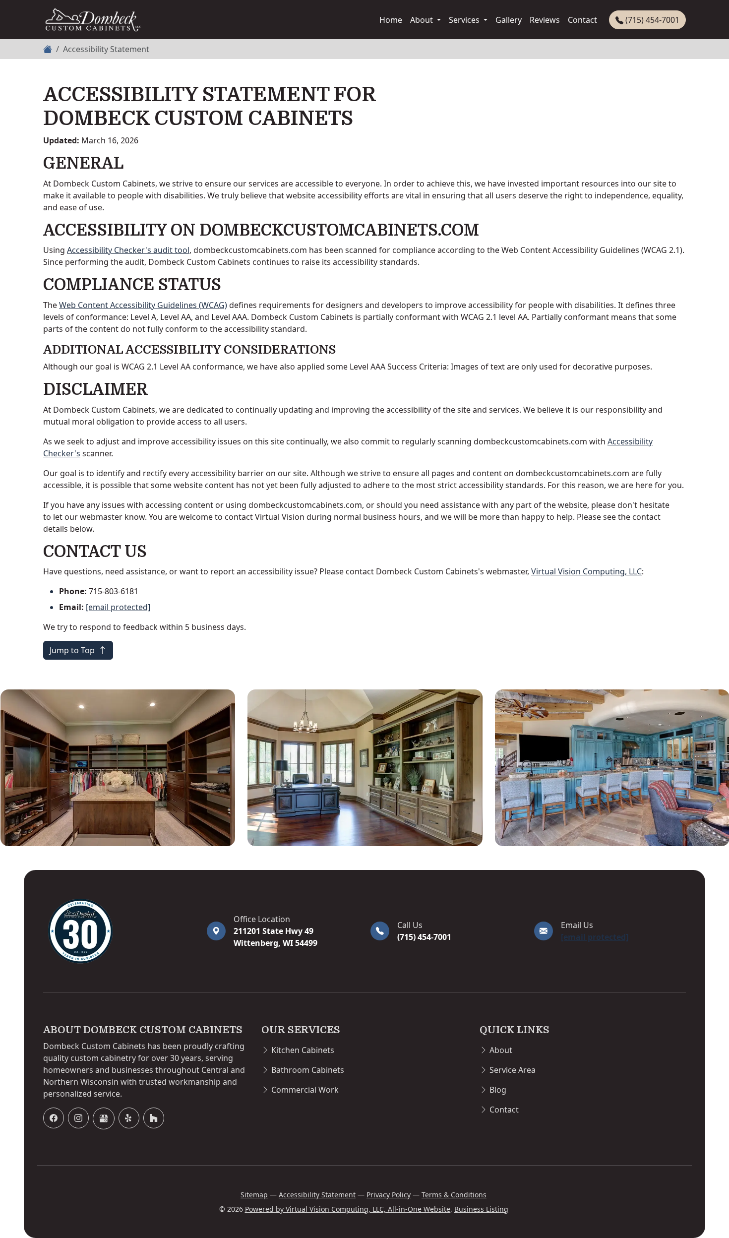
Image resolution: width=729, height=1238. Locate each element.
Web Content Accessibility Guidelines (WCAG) (143, 305)
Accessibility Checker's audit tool (128, 250)
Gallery (508, 19)
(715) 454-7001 (651, 19)
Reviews (545, 19)
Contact (582, 19)
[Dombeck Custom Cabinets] (92, 19)
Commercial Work (305, 1089)
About (422, 19)
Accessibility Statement (317, 1194)
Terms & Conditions (454, 1194)
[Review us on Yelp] (129, 1118)
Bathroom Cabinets (307, 1069)
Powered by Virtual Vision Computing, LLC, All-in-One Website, (348, 1209)
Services (465, 19)
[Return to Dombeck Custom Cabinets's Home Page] (119, 931)
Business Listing (481, 1209)
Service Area (512, 1069)
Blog (497, 1089)
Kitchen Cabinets (302, 1050)
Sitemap (254, 1194)
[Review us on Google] (104, 1118)
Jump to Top (73, 650)
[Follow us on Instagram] (78, 1118)
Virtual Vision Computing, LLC (586, 571)
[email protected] (118, 607)
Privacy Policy (388, 1194)
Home (390, 19)
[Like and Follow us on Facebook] (53, 1118)
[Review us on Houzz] (153, 1118)
